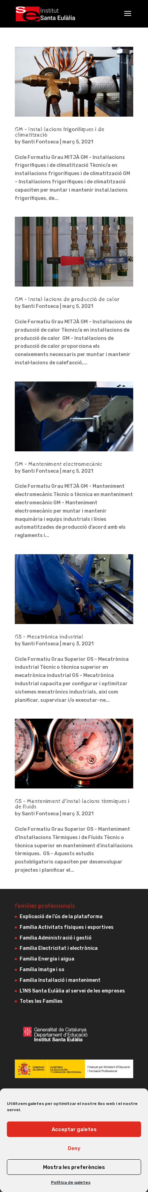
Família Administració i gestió (56, 938)
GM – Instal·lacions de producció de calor (67, 299)
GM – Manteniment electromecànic (58, 464)
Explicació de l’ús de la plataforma (61, 917)
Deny (74, 1148)
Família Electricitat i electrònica (59, 948)
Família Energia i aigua (47, 959)
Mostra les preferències (74, 1167)
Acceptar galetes (74, 1129)
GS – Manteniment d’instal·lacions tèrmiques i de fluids (72, 804)
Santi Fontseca (40, 142)
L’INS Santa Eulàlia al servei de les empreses (72, 991)
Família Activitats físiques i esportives (67, 927)
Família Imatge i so (42, 970)
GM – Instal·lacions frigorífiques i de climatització (59, 132)
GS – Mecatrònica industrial (49, 637)
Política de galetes (71, 1182)
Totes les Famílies (41, 1001)
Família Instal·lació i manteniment (60, 980)
